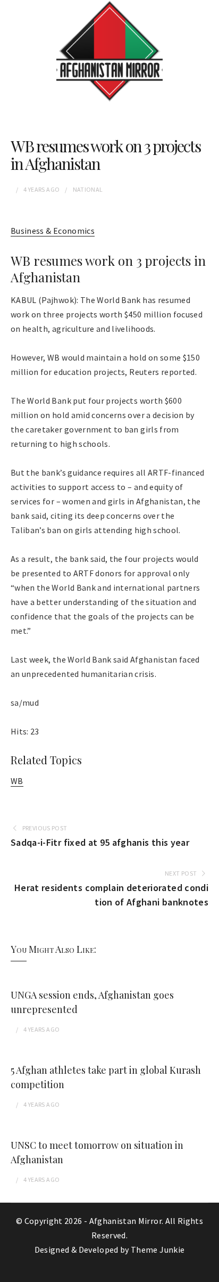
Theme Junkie (157, 1249)
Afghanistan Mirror (125, 1220)
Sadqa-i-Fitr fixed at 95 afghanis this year (100, 842)
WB (17, 780)
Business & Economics (53, 230)
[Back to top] (208, 1271)
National (88, 189)
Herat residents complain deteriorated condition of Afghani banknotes (111, 894)
